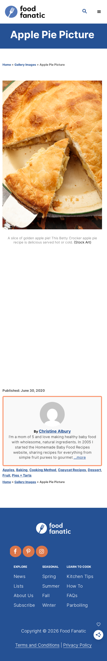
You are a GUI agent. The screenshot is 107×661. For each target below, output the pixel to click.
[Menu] (99, 12)
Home (6, 64)
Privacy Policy (77, 645)
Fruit (6, 475)
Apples (8, 470)
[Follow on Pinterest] (29, 551)
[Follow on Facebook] (15, 551)
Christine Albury (55, 431)
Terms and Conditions (37, 645)
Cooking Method (42, 470)
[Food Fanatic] (38, 12)
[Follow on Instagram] (42, 551)
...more (80, 457)
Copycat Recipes (72, 470)
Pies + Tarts (22, 475)
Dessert (94, 470)
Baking (22, 470)
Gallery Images (25, 64)
